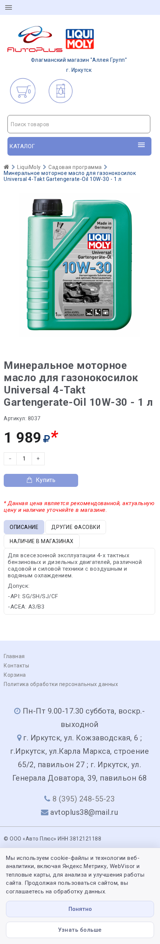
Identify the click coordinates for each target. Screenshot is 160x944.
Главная (14, 656)
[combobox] (78, 124)
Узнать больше (80, 930)
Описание (24, 527)
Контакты (16, 666)
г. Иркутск (79, 65)
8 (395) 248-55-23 (83, 798)
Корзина (15, 675)
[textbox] (79, 124)
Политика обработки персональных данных (61, 684)
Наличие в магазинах (42, 541)
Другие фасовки (75, 527)
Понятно (80, 909)
